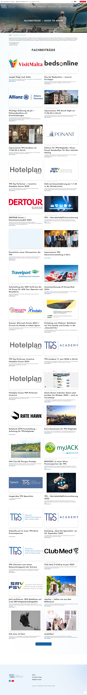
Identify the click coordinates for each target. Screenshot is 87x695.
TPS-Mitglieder (32, 7)
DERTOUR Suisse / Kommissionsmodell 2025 (20, 218)
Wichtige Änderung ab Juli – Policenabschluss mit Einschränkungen (22, 113)
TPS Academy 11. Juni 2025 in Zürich (61, 359)
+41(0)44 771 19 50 (35, 1)
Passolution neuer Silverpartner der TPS (25, 253)
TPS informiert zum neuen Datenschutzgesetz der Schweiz (23, 565)
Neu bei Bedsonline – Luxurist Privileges (58, 78)
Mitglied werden (36, 679)
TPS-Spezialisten (42, 7)
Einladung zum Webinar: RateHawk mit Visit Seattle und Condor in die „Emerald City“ (60, 325)
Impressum (34, 685)
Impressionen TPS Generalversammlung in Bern (57, 253)
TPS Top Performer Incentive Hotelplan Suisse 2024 (21, 360)
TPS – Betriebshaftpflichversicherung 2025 (61, 497)
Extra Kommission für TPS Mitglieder (60, 429)
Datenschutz (41, 685)
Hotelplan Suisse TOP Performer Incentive (23, 394)
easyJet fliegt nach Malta (20, 77)
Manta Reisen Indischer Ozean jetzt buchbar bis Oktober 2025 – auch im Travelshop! (61, 395)
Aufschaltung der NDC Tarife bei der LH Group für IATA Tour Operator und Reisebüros (26, 289)
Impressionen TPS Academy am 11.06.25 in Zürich (23, 149)
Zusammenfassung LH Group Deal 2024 (59, 288)
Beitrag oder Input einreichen (43, 644)
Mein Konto (83, 1)
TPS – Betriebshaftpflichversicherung (61, 217)
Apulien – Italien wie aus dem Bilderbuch (57, 600)
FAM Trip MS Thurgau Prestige (22, 461)
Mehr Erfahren (12, 81)
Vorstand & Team (37, 677)
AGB (46, 685)
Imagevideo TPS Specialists (21, 496)
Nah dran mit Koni (17, 634)
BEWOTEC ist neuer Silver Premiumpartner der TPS (56, 462)
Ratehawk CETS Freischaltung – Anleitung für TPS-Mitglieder (23, 430)
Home (10, 35)
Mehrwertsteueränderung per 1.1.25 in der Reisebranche (60, 185)
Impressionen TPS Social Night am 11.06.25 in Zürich (59, 111)
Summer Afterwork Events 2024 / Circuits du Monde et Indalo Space (24, 324)
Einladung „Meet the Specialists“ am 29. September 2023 (60, 532)
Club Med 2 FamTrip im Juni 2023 (59, 564)
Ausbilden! (49, 634)
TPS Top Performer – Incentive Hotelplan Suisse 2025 (22, 185)
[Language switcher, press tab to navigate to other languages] (75, 1)
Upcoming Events (81, 7)
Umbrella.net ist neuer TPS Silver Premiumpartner (24, 532)
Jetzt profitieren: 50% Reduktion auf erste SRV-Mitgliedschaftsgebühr (25, 600)
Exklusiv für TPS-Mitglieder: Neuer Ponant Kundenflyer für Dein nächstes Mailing (61, 150)
